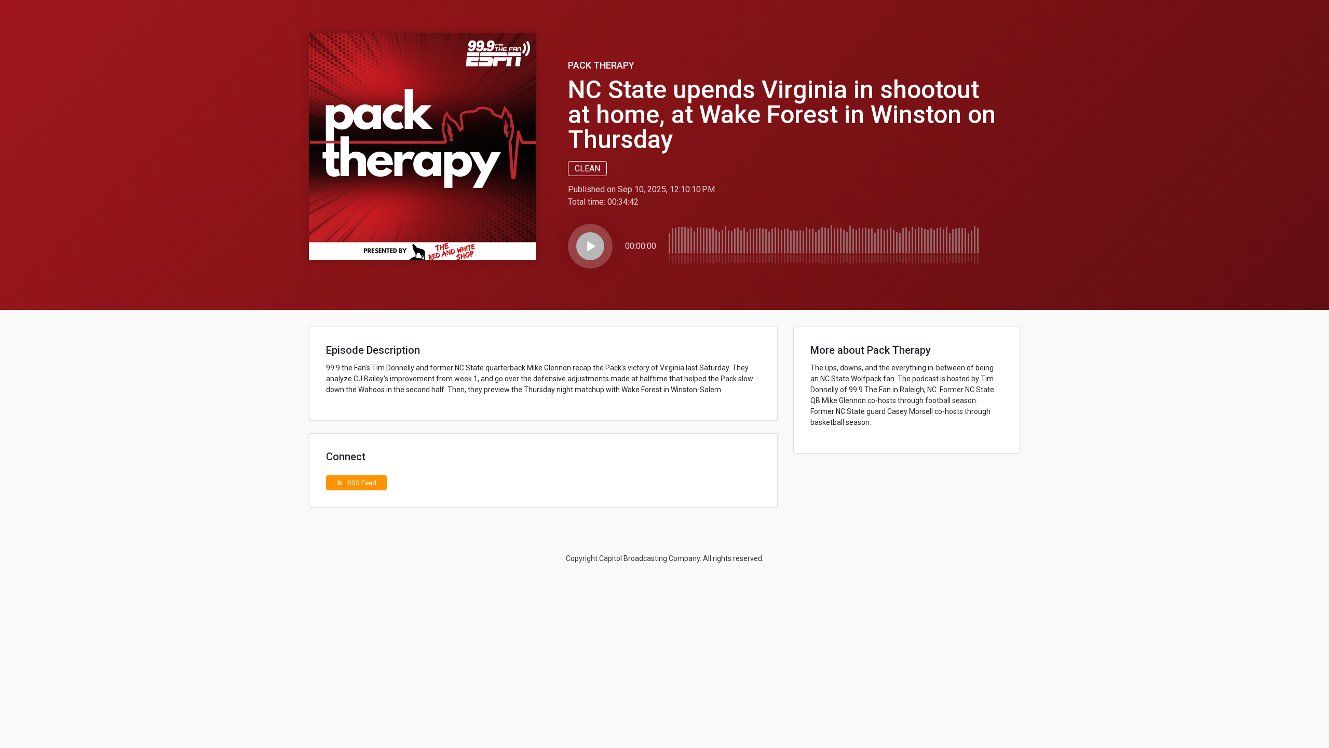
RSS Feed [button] (356, 482)
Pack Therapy (601, 65)
